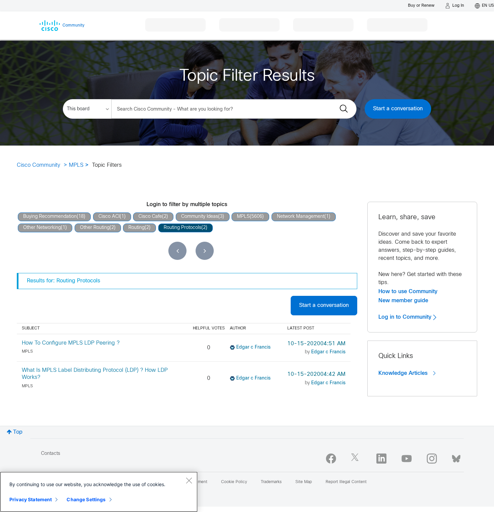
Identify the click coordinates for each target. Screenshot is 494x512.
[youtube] (407, 459)
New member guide (403, 300)
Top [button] (18, 432)
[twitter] (356, 459)
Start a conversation (398, 108)
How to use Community (408, 291)
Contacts (50, 453)
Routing (136, 228)
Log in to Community (405, 317)
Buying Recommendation (50, 216)
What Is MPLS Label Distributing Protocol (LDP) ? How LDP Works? (95, 374)
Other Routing (95, 228)
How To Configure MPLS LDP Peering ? (71, 343)
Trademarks (271, 482)
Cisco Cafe (150, 216)
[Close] (189, 480)
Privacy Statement (30, 499)
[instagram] (432, 459)
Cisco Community (38, 165)
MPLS (76, 165)
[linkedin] (381, 459)
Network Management (300, 216)
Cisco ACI (109, 216)
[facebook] (331, 459)
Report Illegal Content (346, 482)
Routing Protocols (182, 228)
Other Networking (42, 228)
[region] (99, 492)
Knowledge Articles (403, 373)
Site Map (303, 482)
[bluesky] (456, 457)
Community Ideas (199, 216)
